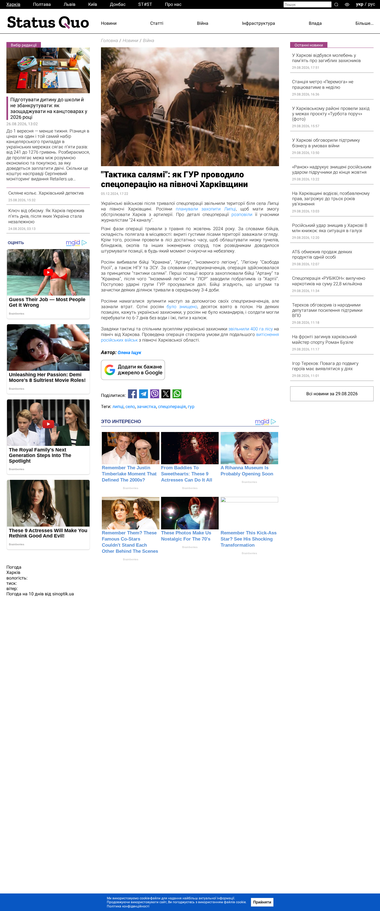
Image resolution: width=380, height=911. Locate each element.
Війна (202, 23)
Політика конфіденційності (128, 906)
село (130, 406)
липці (118, 406)
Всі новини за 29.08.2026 (332, 393)
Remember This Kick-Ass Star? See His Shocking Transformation (249, 539)
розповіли (241, 214)
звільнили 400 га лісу (250, 329)
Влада (315, 23)
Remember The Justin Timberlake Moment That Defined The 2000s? (129, 474)
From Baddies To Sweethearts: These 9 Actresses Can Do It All (186, 474)
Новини (109, 23)
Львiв (69, 4)
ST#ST (145, 4)
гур (191, 406)
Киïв (92, 4)
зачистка (146, 406)
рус (371, 4)
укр (359, 4)
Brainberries (130, 488)
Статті (156, 23)
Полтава (42, 4)
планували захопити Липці (206, 209)
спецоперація (172, 406)
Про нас (173, 4)
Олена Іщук (129, 352)
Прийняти (262, 902)
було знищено (182, 306)
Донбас (117, 4)
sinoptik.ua (63, 593)
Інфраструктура (258, 23)
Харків (13, 4)
